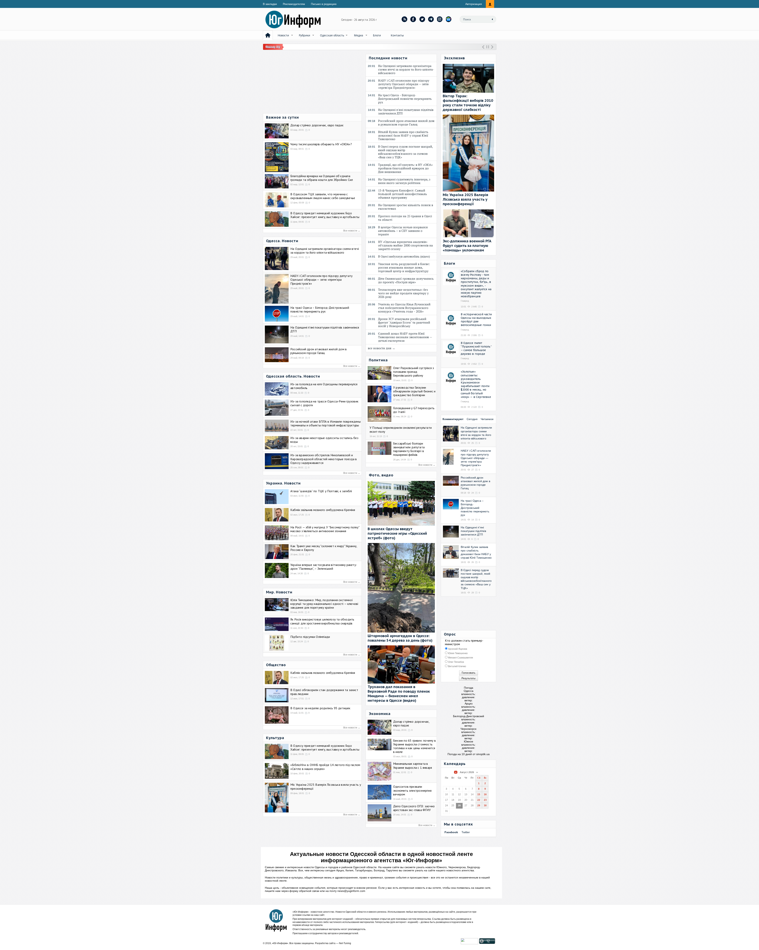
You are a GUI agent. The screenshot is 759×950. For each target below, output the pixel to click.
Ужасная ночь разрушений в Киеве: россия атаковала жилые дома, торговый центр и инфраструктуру (404, 267)
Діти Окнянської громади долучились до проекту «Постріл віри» (406, 280)
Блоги (377, 35)
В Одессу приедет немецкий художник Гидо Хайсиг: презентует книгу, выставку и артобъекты (324, 215)
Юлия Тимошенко (457, 653)
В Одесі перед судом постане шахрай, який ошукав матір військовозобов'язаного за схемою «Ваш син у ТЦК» (405, 152)
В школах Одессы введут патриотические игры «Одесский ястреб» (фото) (397, 533)
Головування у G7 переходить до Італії (413, 410)
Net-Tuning (345, 943)
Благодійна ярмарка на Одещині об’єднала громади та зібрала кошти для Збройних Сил (321, 178)
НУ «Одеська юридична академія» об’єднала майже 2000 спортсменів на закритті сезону (405, 245)
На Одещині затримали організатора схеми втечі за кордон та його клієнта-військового (324, 250)
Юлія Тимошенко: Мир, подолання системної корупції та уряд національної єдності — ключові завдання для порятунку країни (324, 603)
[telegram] (431, 19)
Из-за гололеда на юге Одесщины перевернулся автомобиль (324, 386)
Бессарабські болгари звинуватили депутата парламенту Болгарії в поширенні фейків (409, 449)
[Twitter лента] (422, 19)
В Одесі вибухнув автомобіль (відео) (404, 256)
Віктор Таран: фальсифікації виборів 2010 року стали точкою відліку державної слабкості (468, 103)
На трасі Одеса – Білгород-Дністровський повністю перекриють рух (319, 309)
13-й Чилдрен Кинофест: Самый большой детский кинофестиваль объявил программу (402, 194)
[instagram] (440, 19)
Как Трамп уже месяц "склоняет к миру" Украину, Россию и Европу (323, 548)
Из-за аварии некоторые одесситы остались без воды (324, 440)
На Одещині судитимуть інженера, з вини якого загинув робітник (404, 181)
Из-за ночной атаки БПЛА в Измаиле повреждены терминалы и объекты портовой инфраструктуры (325, 423)
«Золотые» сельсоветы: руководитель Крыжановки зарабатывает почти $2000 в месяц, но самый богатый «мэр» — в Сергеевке (476, 384)
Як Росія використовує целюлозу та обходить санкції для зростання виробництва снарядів (322, 621)
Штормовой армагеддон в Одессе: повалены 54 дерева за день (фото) (400, 638)
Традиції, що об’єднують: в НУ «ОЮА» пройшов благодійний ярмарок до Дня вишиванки (405, 168)
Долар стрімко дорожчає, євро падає (317, 125)
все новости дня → (381, 348)
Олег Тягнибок (455, 662)
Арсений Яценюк (457, 649)
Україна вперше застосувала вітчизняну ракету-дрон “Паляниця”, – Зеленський (323, 566)
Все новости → (351, 230)
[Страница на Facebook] (413, 19)
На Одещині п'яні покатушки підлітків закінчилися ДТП (324, 329)
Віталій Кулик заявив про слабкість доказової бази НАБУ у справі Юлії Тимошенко (403, 135)
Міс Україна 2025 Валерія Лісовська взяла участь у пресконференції (325, 786)
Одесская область (332, 35)
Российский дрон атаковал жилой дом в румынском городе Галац (318, 351)
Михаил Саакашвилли (460, 657)
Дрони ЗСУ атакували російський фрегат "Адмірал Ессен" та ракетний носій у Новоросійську (404, 322)
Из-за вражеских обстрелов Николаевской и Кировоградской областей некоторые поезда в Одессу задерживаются (323, 459)
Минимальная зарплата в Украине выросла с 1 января (412, 765)
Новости (283, 35)
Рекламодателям (294, 4)
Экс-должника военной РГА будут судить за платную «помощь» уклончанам (467, 245)
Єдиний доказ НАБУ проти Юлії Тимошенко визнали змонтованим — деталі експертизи (405, 337)
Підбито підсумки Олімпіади (310, 637)
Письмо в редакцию (324, 4)
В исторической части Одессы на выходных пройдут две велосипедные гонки (476, 320)
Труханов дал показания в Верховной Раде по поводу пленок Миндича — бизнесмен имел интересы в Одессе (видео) (399, 694)
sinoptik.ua (483, 754)
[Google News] (449, 19)
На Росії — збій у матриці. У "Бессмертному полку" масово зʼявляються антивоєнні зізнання (324, 529)
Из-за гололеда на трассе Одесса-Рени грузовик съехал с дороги (324, 403)
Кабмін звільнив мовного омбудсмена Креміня (322, 510)
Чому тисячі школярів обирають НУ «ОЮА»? (321, 144)
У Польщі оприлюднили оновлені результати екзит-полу (401, 429)
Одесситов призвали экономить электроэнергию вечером (412, 790)
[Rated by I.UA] (469, 943)
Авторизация (473, 4)
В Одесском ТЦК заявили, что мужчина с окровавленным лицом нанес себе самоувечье (322, 196)
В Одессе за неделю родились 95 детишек (320, 708)
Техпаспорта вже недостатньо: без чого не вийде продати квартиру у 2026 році (403, 293)
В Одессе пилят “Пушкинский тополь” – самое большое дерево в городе (476, 348)
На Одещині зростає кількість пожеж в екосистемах (405, 206)
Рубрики (304, 35)
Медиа (358, 35)
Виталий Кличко (456, 666)
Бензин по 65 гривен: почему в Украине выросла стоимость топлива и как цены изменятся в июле (414, 746)
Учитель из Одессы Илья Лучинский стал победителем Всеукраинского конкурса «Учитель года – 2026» (404, 307)
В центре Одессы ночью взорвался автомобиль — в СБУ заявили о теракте (403, 230)
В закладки (270, 4)
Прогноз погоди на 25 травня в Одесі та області (405, 217)
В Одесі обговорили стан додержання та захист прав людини (324, 692)
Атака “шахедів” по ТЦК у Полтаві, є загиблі (321, 491)
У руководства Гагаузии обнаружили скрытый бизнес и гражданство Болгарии (414, 391)
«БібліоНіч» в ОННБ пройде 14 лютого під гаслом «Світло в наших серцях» (325, 767)
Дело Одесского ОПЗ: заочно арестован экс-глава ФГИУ (414, 808)
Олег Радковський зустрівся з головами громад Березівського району (413, 371)
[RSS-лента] (404, 19)
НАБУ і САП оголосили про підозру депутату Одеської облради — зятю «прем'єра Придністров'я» (321, 279)
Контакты (397, 35)
